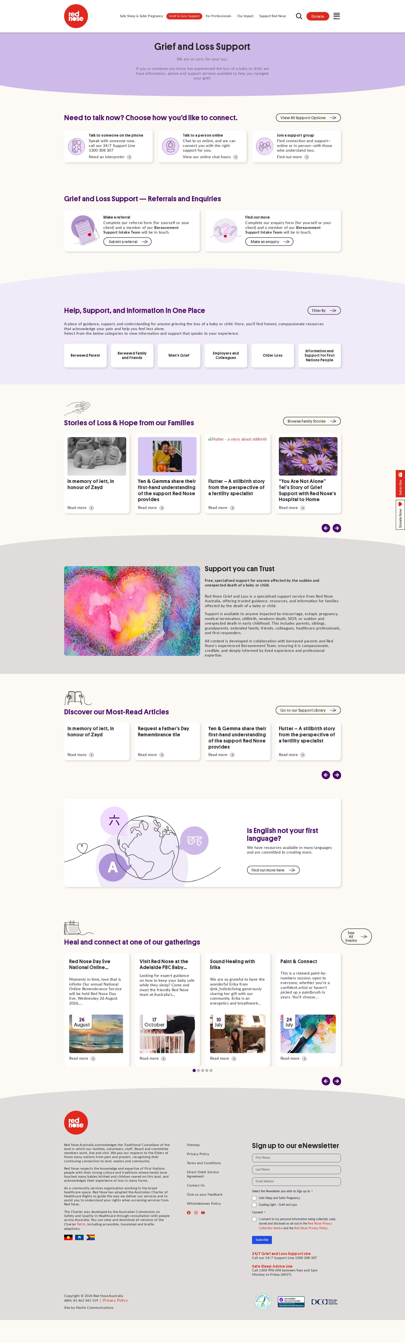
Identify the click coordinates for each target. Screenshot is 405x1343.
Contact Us (196, 1185)
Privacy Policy (198, 1154)
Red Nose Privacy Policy (311, 1228)
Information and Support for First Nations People (320, 355)
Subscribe (262, 1239)
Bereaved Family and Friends (132, 355)
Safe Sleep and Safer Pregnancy (279, 1198)
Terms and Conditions (204, 1163)
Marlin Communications (95, 1307)
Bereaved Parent (85, 355)
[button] (141, 16)
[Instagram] (196, 1213)
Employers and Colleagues (226, 355)
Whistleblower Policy (204, 1203)
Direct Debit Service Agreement (203, 1174)
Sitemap (193, 1145)
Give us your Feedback (204, 1194)
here (81, 1224)
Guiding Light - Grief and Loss (278, 1204)
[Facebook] (189, 1213)
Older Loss (272, 355)
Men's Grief (179, 355)
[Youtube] (203, 1213)
